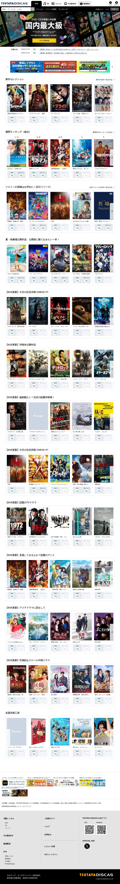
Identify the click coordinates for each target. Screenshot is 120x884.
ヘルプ (107, 9)
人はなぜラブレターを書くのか (83, 221)
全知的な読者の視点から (102, 326)
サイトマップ (26, 806)
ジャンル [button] (39, 9)
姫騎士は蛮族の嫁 (78, 589)
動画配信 (87, 3)
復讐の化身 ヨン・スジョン (60, 642)
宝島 (52, 221)
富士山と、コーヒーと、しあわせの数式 (85, 747)
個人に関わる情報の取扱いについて (72, 803)
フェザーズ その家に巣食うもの (18, 432)
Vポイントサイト (51, 854)
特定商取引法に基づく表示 (92, 803)
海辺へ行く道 (55, 747)
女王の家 (97, 642)
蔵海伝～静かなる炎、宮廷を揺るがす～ (20, 695)
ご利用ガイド (99, 9)
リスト (110, 5)
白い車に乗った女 (78, 432)
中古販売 (8, 861)
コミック (58, 3)
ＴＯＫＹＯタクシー (101, 169)
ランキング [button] (63, 9)
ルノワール (98, 747)
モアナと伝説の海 (13, 274)
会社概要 (4, 803)
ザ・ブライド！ (56, 113)
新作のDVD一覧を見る (104, 80)
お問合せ (47, 834)
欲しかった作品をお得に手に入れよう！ (39, 778)
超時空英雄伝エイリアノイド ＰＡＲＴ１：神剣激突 (24, 113)
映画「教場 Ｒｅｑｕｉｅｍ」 (104, 221)
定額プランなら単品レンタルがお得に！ (91, 778)
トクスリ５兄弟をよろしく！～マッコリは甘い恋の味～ (25, 642)
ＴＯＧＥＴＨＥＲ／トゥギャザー (39, 432)
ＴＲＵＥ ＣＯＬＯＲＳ (102, 537)
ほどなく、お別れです (15, 169)
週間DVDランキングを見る (103, 132)
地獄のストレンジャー (58, 432)
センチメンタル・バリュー (103, 113)
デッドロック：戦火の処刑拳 (60, 379)
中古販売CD (72, 3)
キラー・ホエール (100, 379)
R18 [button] (113, 9)
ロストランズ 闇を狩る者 (16, 326)
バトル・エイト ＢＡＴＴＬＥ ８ (84, 379)
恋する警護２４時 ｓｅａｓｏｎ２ (62, 537)
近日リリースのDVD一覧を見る (101, 187)
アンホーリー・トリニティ (16, 379)
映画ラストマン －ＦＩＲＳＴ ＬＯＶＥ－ (43, 169)
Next (112, 103)
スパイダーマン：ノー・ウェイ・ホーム (63, 274)
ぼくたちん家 (77, 537)
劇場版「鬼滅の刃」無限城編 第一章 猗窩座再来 (24, 221)
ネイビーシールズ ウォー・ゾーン (40, 379)
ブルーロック (99, 274)
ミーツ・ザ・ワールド (15, 747)
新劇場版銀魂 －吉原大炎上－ (61, 169)
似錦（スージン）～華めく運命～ (39, 695)
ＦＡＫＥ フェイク (101, 432)
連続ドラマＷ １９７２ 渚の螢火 (19, 537)
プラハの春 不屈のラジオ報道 (83, 113)
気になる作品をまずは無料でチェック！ (13, 788)
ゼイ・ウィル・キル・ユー (59, 326)
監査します (76, 642)
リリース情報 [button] (50, 9)
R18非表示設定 (10, 864)
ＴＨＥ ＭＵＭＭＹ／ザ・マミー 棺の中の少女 (88, 326)
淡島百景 (97, 589)
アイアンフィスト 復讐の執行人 (39, 113)
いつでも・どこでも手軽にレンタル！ (13, 778)
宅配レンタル (9, 856)
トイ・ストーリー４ (35, 274)
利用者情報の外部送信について (11, 806)
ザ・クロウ (32, 326)
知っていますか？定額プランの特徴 (64, 778)
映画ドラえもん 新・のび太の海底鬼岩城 (86, 169)
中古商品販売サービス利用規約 (50, 803)
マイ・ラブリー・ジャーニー (38, 642)
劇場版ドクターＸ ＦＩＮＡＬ (39, 484)
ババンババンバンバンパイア (60, 484)
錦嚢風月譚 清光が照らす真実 (83, 695)
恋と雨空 (54, 695)
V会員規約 (11, 803)
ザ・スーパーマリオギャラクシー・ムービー (43, 221)
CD (48, 3)
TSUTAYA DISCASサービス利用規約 (27, 803)
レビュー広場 (49, 846)
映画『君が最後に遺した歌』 (82, 484)
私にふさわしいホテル (36, 747)
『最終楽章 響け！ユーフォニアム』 (63, 589)
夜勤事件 (97, 484)
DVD (36, 3)
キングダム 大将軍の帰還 (81, 274)
